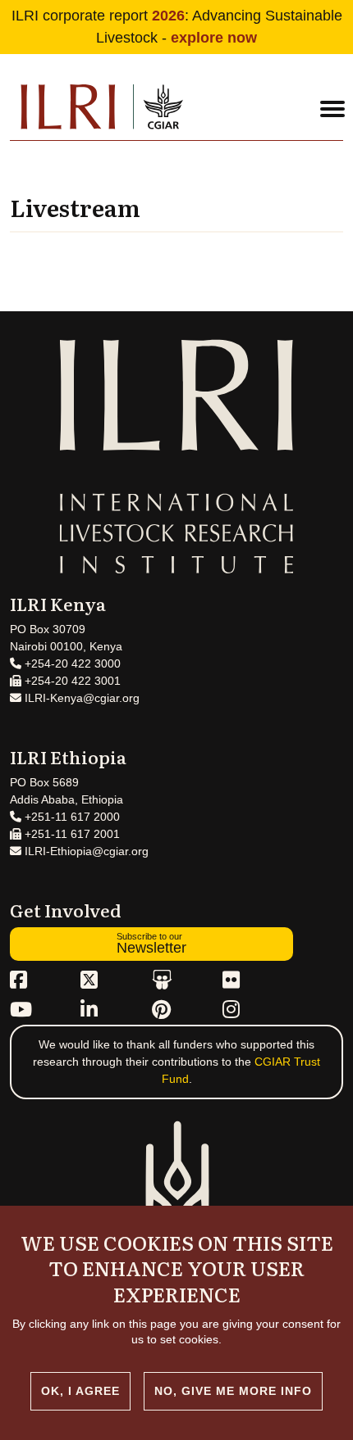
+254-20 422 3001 (71, 680)
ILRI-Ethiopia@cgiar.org (85, 851)
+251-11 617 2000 (70, 816)
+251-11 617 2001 (70, 833)
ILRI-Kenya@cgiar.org (80, 697)
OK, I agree (80, 1390)
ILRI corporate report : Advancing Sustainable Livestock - (176, 26)
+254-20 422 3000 (71, 663)
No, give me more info (233, 1390)
